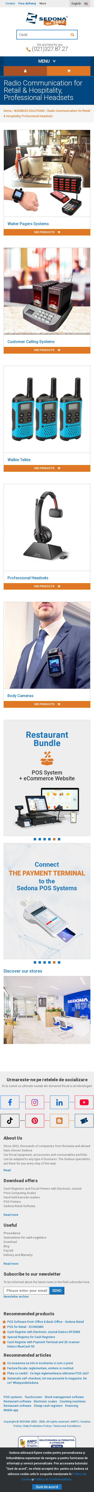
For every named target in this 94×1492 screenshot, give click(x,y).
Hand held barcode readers (22, 1197)
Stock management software (64, 1397)
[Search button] (73, 34)
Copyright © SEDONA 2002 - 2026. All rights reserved (36, 1421)
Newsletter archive (16, 1296)
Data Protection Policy (37, 1426)
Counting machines (73, 1401)
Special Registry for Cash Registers (31, 1337)
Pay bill (8, 1250)
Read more (11, 1215)
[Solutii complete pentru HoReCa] (47, 778)
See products (44, 232)
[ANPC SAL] (47, 1443)
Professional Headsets (27, 578)
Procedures (12, 1233)
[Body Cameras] (47, 645)
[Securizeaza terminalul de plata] (47, 901)
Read (7, 1170)
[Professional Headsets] (47, 527)
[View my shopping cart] (68, 71)
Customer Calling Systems (31, 341)
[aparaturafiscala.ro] (47, 19)
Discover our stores (23, 971)
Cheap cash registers (48, 1406)
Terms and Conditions (67, 1426)
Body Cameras (20, 695)
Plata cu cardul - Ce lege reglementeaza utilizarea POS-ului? (48, 1373)
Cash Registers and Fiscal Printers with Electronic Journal (42, 1188)
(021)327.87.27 (50, 49)
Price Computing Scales (20, 1193)
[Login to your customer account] (25, 71)
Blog (6, 1246)
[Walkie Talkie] (47, 409)
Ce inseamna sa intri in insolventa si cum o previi (40, 1363)
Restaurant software (17, 1401)
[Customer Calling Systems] (47, 291)
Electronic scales (45, 1401)
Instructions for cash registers (25, 1237)
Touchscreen (33, 1397)
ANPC (74, 1421)
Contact (10, 3)
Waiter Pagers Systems (28, 223)
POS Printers (12, 1201)
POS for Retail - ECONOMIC (25, 1327)
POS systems (13, 1397)
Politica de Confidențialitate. (53, 1479)
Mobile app (11, 1410)
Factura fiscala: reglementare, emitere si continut (40, 1368)
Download (10, 1242)
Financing (71, 1406)
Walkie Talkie (18, 459)
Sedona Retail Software (19, 1206)
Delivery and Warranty (18, 1255)
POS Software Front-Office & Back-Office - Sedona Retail (45, 1322)
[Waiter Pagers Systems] (47, 173)
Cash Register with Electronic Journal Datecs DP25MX (43, 1332)
